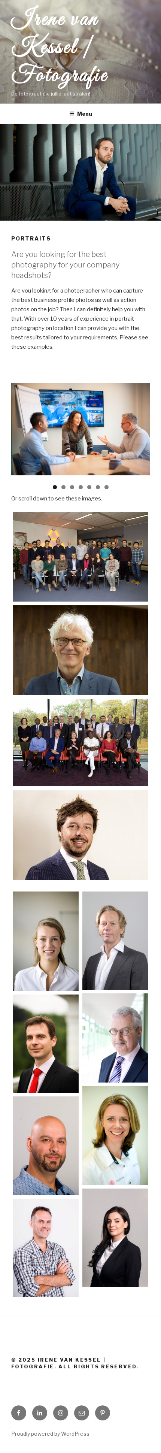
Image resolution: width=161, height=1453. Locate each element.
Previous (20, 417)
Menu (84, 114)
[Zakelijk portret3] (80, 557)
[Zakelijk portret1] (46, 941)
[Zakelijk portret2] (115, 941)
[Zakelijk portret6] (46, 1044)
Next (140, 417)
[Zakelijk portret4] (80, 835)
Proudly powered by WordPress (50, 1434)
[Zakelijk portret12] (80, 743)
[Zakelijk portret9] (46, 1145)
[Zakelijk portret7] (80, 650)
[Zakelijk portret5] (115, 1038)
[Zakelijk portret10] (115, 1238)
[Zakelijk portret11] (46, 1248)
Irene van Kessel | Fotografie (59, 48)
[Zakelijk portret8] (115, 1135)
